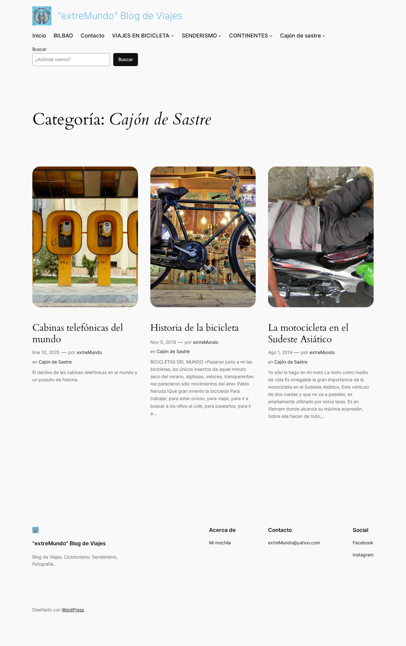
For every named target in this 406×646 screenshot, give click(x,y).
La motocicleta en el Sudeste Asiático (308, 334)
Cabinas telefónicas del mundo (77, 334)
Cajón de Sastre (55, 361)
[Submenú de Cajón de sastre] (323, 35)
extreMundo (89, 352)
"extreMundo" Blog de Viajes (120, 15)
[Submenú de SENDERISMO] (219, 35)
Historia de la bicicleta (194, 328)
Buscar (39, 49)
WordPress (73, 609)
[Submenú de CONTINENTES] (270, 35)
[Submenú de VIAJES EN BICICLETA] (172, 35)
